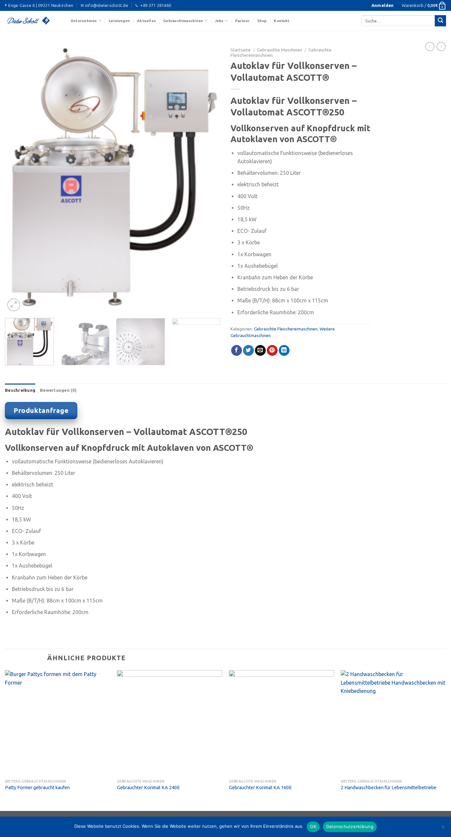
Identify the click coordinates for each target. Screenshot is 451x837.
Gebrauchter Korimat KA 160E (260, 787)
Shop (262, 21)
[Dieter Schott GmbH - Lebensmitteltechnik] (33, 21)
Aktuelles (146, 21)
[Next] (208, 178)
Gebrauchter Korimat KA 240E (148, 787)
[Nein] (442, 828)
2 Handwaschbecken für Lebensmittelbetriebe (388, 787)
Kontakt (281, 21)
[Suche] (440, 20)
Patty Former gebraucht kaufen (37, 787)
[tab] (20, 390)
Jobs (219, 21)
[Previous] (17, 178)
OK (313, 826)
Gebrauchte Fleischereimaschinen (286, 328)
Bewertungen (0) (58, 390)
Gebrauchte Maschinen (279, 49)
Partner (242, 21)
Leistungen (119, 21)
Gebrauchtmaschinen (183, 21)
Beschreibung (20, 390)
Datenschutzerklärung (349, 826)
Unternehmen (84, 21)
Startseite (240, 49)
